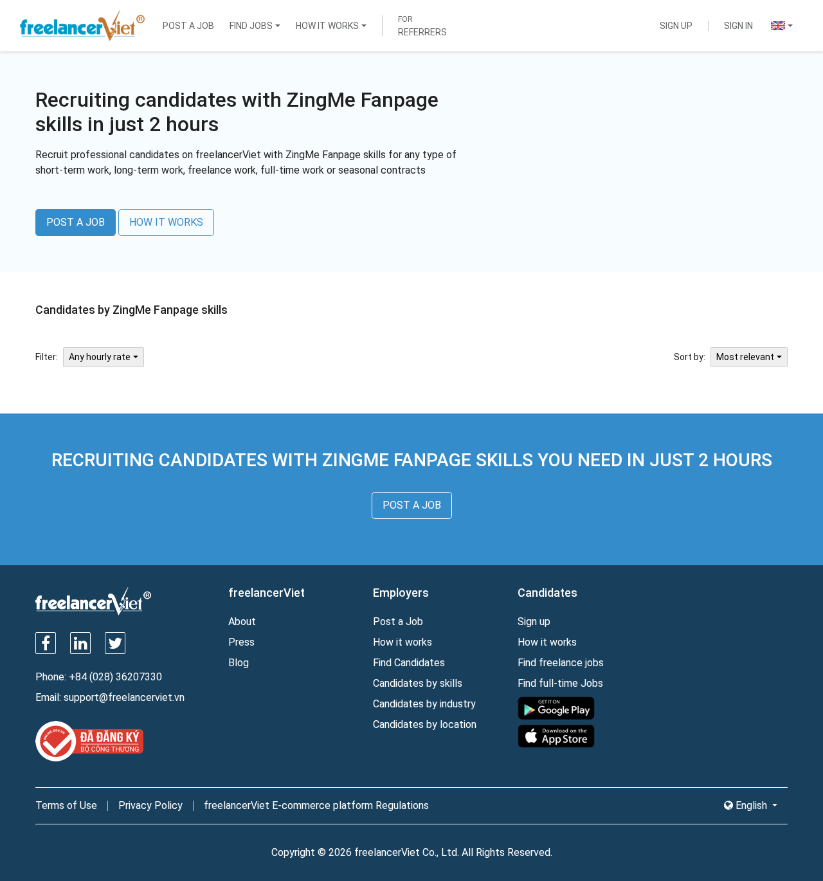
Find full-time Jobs (560, 683)
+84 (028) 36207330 (115, 677)
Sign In (738, 26)
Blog (238, 663)
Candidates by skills (417, 683)
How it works (402, 642)
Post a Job (188, 26)
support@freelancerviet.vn (124, 697)
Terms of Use (66, 805)
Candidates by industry (424, 704)
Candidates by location (424, 724)
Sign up (534, 621)
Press (241, 642)
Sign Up (676, 26)
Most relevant (745, 357)
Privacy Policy (150, 805)
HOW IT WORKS (166, 222)
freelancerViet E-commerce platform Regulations (316, 805)
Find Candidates (409, 663)
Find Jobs (251, 26)
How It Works (327, 26)
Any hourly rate (100, 357)
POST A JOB (75, 222)
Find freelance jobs (561, 663)
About (242, 621)
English (751, 805)
